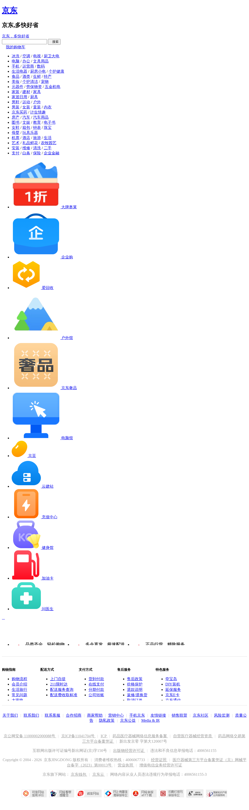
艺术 (15, 143)
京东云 (98, 774)
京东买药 (19, 112)
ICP (104, 736)
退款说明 (134, 689)
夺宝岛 (171, 679)
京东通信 (173, 700)
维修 (26, 148)
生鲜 (37, 76)
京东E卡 (172, 695)
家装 (15, 92)
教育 (37, 122)
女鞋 (15, 127)
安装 (15, 148)
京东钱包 (79, 774)
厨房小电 (38, 71)
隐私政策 (107, 720)
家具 (37, 92)
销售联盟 (179, 715)
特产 (48, 76)
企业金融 (51, 153)
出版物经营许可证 (129, 750)
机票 (15, 138)
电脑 (15, 61)
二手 (48, 148)
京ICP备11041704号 (78, 736)
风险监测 (222, 715)
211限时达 (59, 684)
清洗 (37, 148)
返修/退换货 (137, 695)
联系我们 (31, 715)
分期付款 (96, 689)
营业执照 (126, 765)
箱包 (26, 127)
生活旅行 (19, 689)
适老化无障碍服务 (195, 793)
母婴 (15, 133)
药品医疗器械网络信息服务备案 (140, 736)
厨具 (34, 97)
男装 (15, 107)
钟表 (37, 127)
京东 (10, 10)
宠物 (45, 81)
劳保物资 (34, 87)
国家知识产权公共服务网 (216, 793)
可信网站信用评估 (34, 793)
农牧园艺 (48, 143)
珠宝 (48, 127)
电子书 (49, 122)
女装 (26, 107)
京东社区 (200, 715)
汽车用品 (41, 117)
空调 (26, 56)
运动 (26, 102)
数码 (41, 66)
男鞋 (15, 102)
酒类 (26, 76)
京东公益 (128, 720)
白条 (26, 153)
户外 (37, 102)
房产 (15, 117)
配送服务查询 (61, 689)
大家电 (17, 700)
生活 (48, 138)
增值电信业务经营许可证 (160, 765)
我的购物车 (15, 47)
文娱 (26, 122)
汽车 (26, 117)
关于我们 (10, 715)
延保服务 (173, 689)
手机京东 (137, 715)
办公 (26, 61)
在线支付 (96, 684)
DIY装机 (172, 684)
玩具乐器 (30, 133)
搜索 (54, 42)
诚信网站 (89, 793)
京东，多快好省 (15, 36)
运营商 (28, 66)
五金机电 (52, 87)
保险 (37, 153)
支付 (15, 153)
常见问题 (19, 695)
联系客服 (52, 715)
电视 (37, 56)
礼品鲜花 (30, 143)
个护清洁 (30, 81)
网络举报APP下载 (144, 793)
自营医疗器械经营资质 (193, 736)
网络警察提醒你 (61, 793)
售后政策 (134, 679)
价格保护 (134, 684)
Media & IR (150, 720)
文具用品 (41, 61)
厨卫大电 (51, 56)
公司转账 (96, 695)
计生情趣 (38, 112)
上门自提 (58, 679)
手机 (15, 66)
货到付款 (96, 679)
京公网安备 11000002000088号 (30, 736)
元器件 (17, 87)
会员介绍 (19, 684)
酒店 (26, 138)
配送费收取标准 (63, 695)
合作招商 (73, 715)
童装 (37, 107)
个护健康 (56, 71)
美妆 (15, 81)
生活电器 (19, 71)
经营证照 (159, 760)
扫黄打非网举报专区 (171, 793)
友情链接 (158, 715)
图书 (15, 122)
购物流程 (19, 679)
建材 (26, 92)
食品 (15, 76)
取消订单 (134, 700)
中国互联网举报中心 (116, 793)
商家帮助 (95, 715)
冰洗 (15, 56)
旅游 (37, 138)
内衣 (48, 107)
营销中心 (116, 715)
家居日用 (19, 97)
